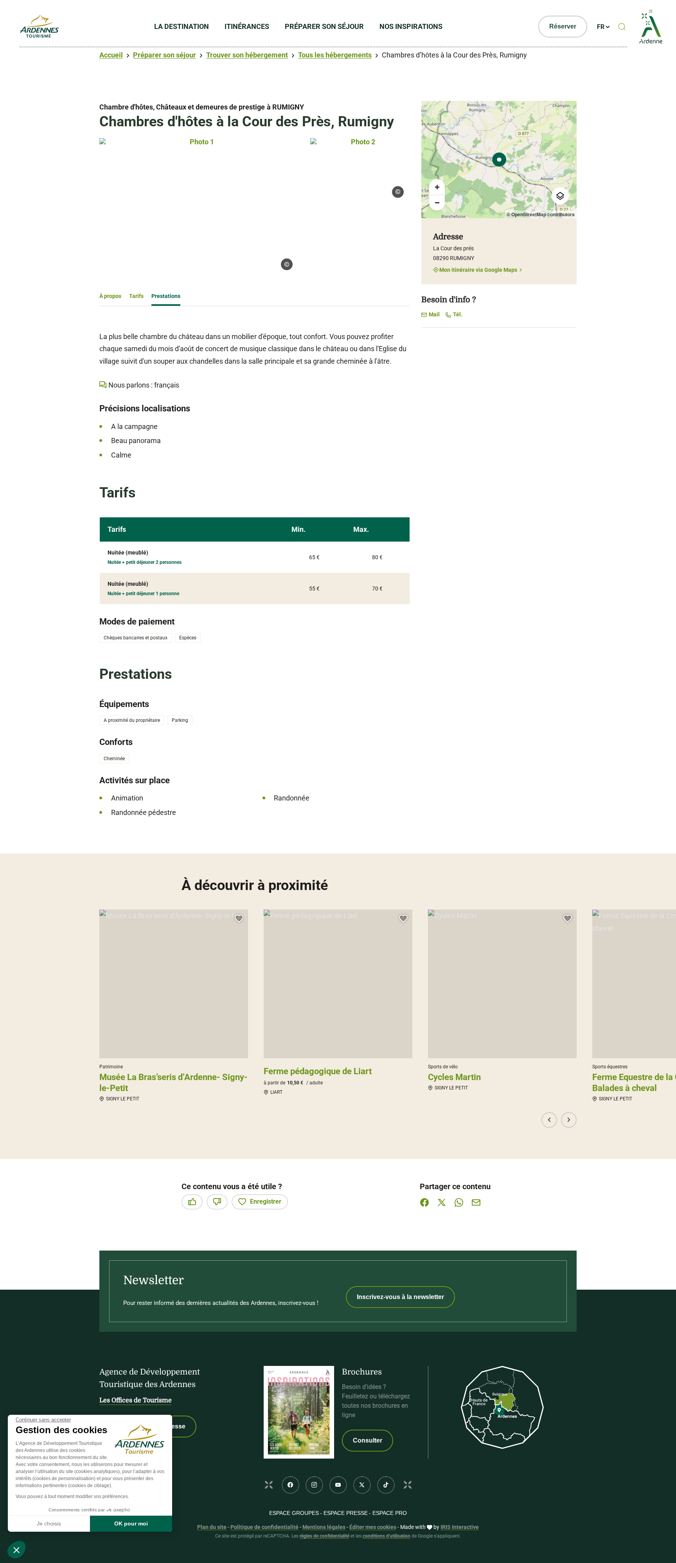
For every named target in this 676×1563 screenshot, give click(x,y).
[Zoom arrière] (437, 202)
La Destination (181, 26)
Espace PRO (389, 1513)
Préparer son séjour (324, 26)
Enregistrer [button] (265, 1201)
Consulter (367, 1440)
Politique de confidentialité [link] (264, 1527)
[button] (16, 1549)
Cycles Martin (454, 1077)
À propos (110, 296)
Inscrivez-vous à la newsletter (400, 1297)
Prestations (165, 296)
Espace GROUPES (294, 1513)
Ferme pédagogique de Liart (318, 1071)
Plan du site (212, 1527)
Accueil (111, 55)
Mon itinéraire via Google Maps (478, 270)
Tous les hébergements (335, 55)
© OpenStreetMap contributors (541, 214)
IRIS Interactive (459, 1527)
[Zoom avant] (437, 187)
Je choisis (49, 1523)
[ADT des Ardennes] (39, 26)
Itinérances (247, 26)
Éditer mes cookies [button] (372, 1527)
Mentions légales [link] (323, 1527)
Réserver (562, 26)
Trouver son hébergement (247, 55)
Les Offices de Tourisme (135, 1400)
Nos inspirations (410, 26)
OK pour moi (131, 1523)
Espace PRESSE (346, 1513)
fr (600, 27)
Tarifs (136, 296)
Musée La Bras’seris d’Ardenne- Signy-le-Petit (173, 1082)
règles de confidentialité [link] (324, 1536)
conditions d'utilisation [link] (386, 1536)
